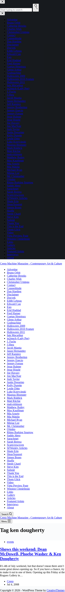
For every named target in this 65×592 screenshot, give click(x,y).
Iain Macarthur (15, 335)
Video (10, 482)
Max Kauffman (15, 410)
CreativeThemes (55, 590)
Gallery (11, 495)
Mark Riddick (14, 397)
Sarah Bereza (14, 441)
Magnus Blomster (16, 394)
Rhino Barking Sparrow (20, 432)
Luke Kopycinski (16, 391)
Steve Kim (13, 466)
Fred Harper (13, 313)
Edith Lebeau (14, 300)
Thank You (13, 473)
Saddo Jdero (13, 435)
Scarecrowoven (15, 444)
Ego (9, 307)
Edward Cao (14, 303)
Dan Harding (14, 291)
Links (10, 491)
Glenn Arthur (14, 319)
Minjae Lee (13, 422)
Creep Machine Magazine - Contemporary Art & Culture (31, 263)
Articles (11, 498)
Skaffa (10, 460)
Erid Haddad (14, 310)
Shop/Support (14, 454)
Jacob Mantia (14, 347)
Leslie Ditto (13, 388)
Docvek (11, 297)
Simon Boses (14, 457)
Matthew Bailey (15, 407)
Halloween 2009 (16, 325)
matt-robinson (14, 404)
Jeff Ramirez (14, 354)
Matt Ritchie (13, 401)
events (10, 541)
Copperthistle (14, 288)
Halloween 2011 (16, 332)
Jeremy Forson (15, 363)
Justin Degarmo (15, 382)
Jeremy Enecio (15, 360)
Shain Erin (13, 451)
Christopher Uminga (18, 282)
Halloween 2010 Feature (20, 328)
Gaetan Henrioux (16, 316)
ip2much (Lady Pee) (18, 338)
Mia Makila (13, 416)
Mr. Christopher (15, 426)
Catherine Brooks (16, 275)
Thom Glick (13, 479)
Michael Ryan (14, 419)
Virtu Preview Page (17, 485)
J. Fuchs (11, 341)
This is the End (15, 476)
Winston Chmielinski (18, 488)
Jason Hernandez (16, 350)
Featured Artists (15, 501)
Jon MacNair (14, 375)
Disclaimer (13, 294)
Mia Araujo (13, 413)
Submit (11, 469)
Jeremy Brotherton (17, 357)
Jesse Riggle (13, 369)
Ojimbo (11, 429)
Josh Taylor (13, 379)
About (10, 507)
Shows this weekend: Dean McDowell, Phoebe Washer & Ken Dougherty (30, 554)
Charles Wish (14, 278)
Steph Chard (14, 463)
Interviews (12, 504)
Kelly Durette (14, 385)
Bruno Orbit (13, 272)
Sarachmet (12, 438)
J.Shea (10, 344)
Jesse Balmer (14, 366)
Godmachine (14, 322)
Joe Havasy (13, 372)
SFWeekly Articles (17, 448)
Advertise (12, 269)
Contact (11, 285)
